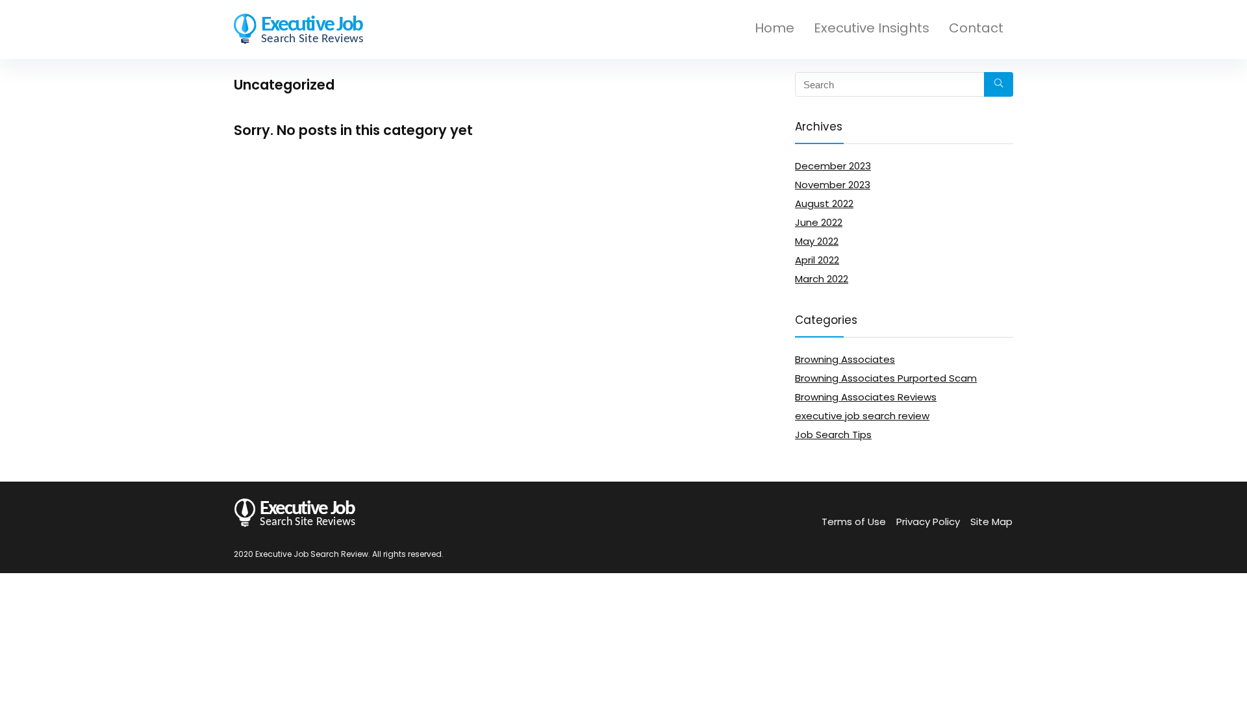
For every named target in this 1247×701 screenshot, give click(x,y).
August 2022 (824, 203)
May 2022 (816, 241)
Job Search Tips (833, 434)
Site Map (991, 521)
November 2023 (832, 184)
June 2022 (818, 222)
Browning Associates (845, 359)
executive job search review (862, 416)
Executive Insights (871, 28)
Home (774, 28)
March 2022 (821, 279)
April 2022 (817, 260)
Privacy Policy (928, 521)
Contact (976, 28)
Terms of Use (854, 521)
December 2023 (833, 166)
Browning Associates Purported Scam (886, 378)
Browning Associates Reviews (866, 397)
